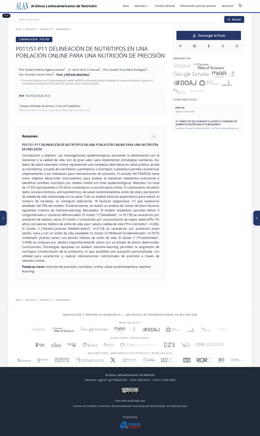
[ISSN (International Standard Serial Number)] (169, 360)
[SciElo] (232, 74)
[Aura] (185, 345)
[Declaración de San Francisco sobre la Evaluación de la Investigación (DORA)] (149, 360)
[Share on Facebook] (208, 46)
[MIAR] (219, 74)
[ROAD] (56, 345)
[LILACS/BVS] (209, 83)
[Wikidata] (221, 360)
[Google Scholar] (191, 74)
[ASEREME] (236, 360)
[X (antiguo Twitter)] (113, 360)
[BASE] (196, 91)
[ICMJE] (210, 345)
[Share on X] (223, 46)
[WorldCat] (89, 345)
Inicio (126, 6)
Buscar (234, 19)
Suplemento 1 (63, 29)
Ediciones (141, 6)
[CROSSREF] (24, 360)
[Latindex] (71, 345)
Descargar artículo (208, 35)
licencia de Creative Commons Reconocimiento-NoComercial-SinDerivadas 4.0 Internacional (130, 406)
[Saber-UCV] (40, 345)
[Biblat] (109, 345)
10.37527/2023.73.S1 (38, 95)
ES (154, 136)
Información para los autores (198, 6)
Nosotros (228, 6)
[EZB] (169, 345)
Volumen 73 (45, 29)
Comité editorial (165, 6)
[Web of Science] (210, 66)
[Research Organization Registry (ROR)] (205, 360)
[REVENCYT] (179, 91)
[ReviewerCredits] (62, 360)
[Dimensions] (89, 360)
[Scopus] (182, 66)
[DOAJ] (185, 83)
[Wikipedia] (129, 360)
